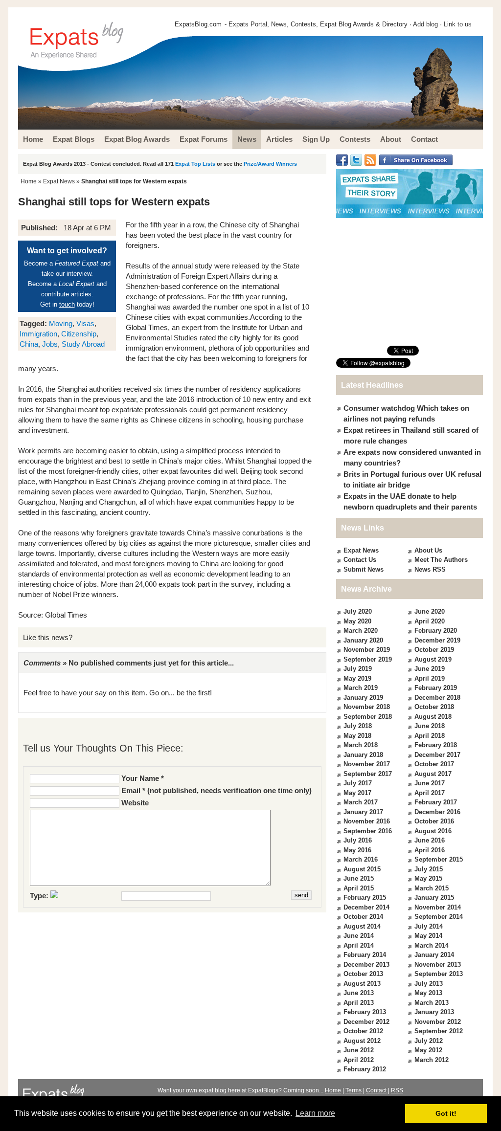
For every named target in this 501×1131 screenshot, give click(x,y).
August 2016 (433, 831)
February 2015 (364, 897)
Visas (85, 323)
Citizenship (78, 334)
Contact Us (359, 559)
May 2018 (357, 735)
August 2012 (362, 1040)
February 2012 (364, 1069)
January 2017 (363, 812)
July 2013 (428, 983)
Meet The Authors (441, 559)
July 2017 (357, 783)
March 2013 (431, 1002)
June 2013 (358, 993)
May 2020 (357, 621)
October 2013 (363, 973)
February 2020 (435, 630)
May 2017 (357, 793)
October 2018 (434, 706)
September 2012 (438, 1031)
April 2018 (429, 735)
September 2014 (438, 916)
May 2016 (357, 850)
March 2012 (431, 1060)
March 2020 (360, 630)
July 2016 (357, 840)
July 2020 (357, 611)
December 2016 (437, 812)
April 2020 (429, 621)
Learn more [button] (315, 1113)
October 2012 (363, 1031)
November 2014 (437, 907)
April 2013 (358, 1002)
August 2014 (362, 926)
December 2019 (437, 640)
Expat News (59, 181)
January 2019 (363, 697)
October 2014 (363, 916)
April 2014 (358, 945)
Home (29, 181)
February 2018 (435, 745)
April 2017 (429, 793)
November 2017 (366, 764)
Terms (353, 1090)
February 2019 (435, 687)
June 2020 (429, 611)
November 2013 (437, 964)
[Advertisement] (409, 282)
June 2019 (429, 668)
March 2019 (360, 687)
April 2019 (429, 678)
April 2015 (358, 888)
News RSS (430, 569)
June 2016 (429, 840)
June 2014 (358, 935)
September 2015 (438, 859)
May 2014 (428, 935)
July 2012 (428, 1040)
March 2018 (360, 745)
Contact (376, 1090)
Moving (60, 323)
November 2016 (366, 821)
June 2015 (358, 878)
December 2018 (437, 697)
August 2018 (433, 716)
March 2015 (431, 888)
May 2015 (428, 878)
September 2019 (367, 659)
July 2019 (357, 668)
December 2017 (437, 754)
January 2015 (434, 897)
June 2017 (429, 783)
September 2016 (367, 831)
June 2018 (429, 726)
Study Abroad (83, 344)
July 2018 (357, 726)
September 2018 (367, 716)
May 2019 (357, 678)
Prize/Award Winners (270, 164)
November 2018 (366, 706)
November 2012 (437, 1021)
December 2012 (366, 1021)
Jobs (50, 344)
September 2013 (438, 973)
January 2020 (363, 640)
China (29, 344)
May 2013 (428, 993)
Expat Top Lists (195, 164)
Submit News (363, 569)
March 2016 (360, 859)
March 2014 (431, 945)
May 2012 (428, 1050)
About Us (428, 550)
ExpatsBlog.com (198, 24)
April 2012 (358, 1060)
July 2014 (428, 926)
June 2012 (358, 1050)
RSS (397, 1090)
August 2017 (433, 773)
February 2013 (364, 1012)
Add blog (425, 24)
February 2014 (364, 954)
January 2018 (363, 754)
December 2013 (366, 964)
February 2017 (435, 802)
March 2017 (360, 802)
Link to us (458, 24)
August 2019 (433, 659)
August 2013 (362, 983)
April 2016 (429, 850)
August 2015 (362, 869)
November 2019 (366, 649)
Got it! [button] (445, 1113)
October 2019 (434, 649)
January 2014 (434, 954)
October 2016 (434, 821)
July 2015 (428, 869)
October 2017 (434, 764)
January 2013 (434, 1012)
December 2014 (366, 907)
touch (67, 304)
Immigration (38, 334)
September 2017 (367, 773)
